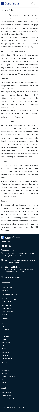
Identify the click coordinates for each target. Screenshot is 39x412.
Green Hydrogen (7, 305)
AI (2, 323)
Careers (4, 380)
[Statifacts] (10, 3)
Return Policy (6, 395)
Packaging (5, 352)
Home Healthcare (7, 311)
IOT (3, 326)
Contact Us (5, 370)
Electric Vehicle (7, 349)
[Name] (36, 3)
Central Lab (6, 315)
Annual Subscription (8, 376)
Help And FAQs (7, 287)
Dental (4, 339)
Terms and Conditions (9, 399)
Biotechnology (6, 342)
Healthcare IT (6, 336)
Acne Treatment (7, 308)
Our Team (5, 373)
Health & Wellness (8, 302)
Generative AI (6, 329)
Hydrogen (5, 355)
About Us (5, 367)
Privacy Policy (6, 392)
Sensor (4, 333)
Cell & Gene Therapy (9, 299)
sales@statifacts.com (12, 277)
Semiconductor (7, 358)
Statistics (5, 290)
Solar (3, 346)
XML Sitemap (6, 383)
